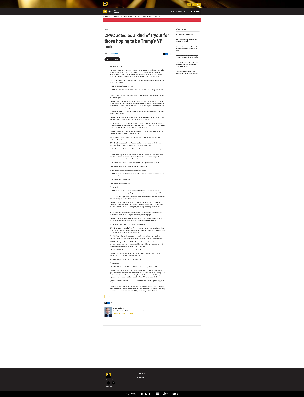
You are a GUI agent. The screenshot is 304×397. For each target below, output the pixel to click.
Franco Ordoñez (113, 53)
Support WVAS (147, 16)
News (130, 16)
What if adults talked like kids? (185, 34)
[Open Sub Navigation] (110, 16)
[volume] (109, 11)
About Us (157, 16)
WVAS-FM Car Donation (143, 374)
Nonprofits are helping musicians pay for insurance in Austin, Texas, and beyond (187, 56)
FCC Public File (140, 377)
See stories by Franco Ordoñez (123, 313)
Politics (106, 29)
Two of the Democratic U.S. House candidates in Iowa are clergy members (187, 72)
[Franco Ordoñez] (108, 312)
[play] (105, 11)
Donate (197, 4)
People (137, 16)
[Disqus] (152, 347)
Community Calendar (120, 16)
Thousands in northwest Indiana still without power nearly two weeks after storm (186, 48)
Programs (106, 16)
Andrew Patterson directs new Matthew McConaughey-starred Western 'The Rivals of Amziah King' (187, 64)
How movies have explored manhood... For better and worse (187, 40)
